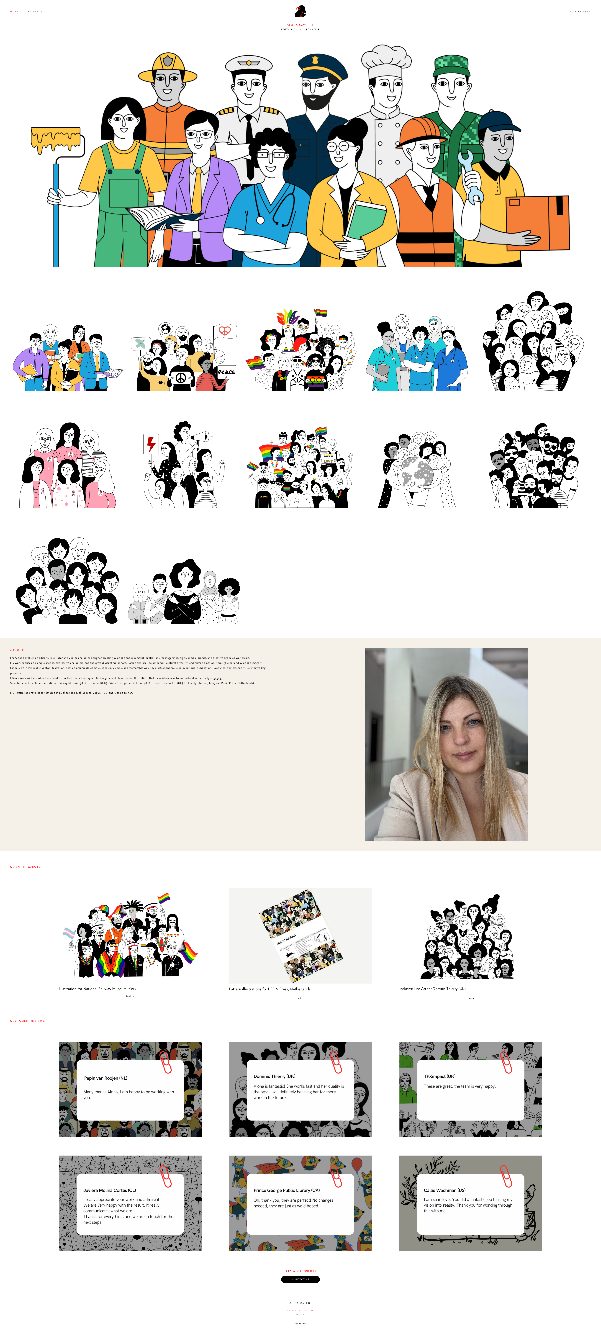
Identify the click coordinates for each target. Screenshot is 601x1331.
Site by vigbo (301, 1323)
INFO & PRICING (579, 11)
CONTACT (35, 11)
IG (297, 1315)
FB (303, 1315)
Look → (130, 995)
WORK (14, 11)
